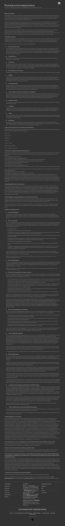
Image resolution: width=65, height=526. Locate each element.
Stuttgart (24, 503)
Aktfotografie (32, 486)
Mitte (34, 498)
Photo (33, 500)
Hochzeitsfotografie (27, 497)
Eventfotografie (26, 489)
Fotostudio (26, 494)
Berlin (24, 487)
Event (32, 487)
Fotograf (27, 490)
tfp (31, 503)
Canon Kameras (7, 486)
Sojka (33, 502)
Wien (24, 505)
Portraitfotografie (26, 502)
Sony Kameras (7, 490)
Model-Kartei (43, 486)
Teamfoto (27, 503)
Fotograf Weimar (28, 492)
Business (26, 487)
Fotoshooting (32, 492)
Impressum (52, 513)
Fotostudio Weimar (32, 494)
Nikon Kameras (7, 488)
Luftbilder (29, 498)
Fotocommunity (44, 492)
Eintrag (11, 513)
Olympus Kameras (8, 494)
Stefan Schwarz (36, 502)
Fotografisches (45, 513)
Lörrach (32, 498)
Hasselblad (6, 496)
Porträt (31, 502)
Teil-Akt (29, 503)
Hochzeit (25, 495)
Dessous (30, 487)
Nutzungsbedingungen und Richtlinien (23, 513)
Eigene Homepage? (37, 513)
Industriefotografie (25, 498)
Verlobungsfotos (38, 503)
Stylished (42, 490)
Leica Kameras (7, 492)
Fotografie (33, 491)
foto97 (42, 488)
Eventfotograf (35, 487)
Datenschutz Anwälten (29, 478)
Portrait (37, 500)
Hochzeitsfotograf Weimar (34, 497)
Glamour (37, 494)
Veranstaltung (34, 503)
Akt (24, 486)
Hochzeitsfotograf (32, 496)
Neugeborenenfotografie (28, 500)
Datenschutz (32, 514)
